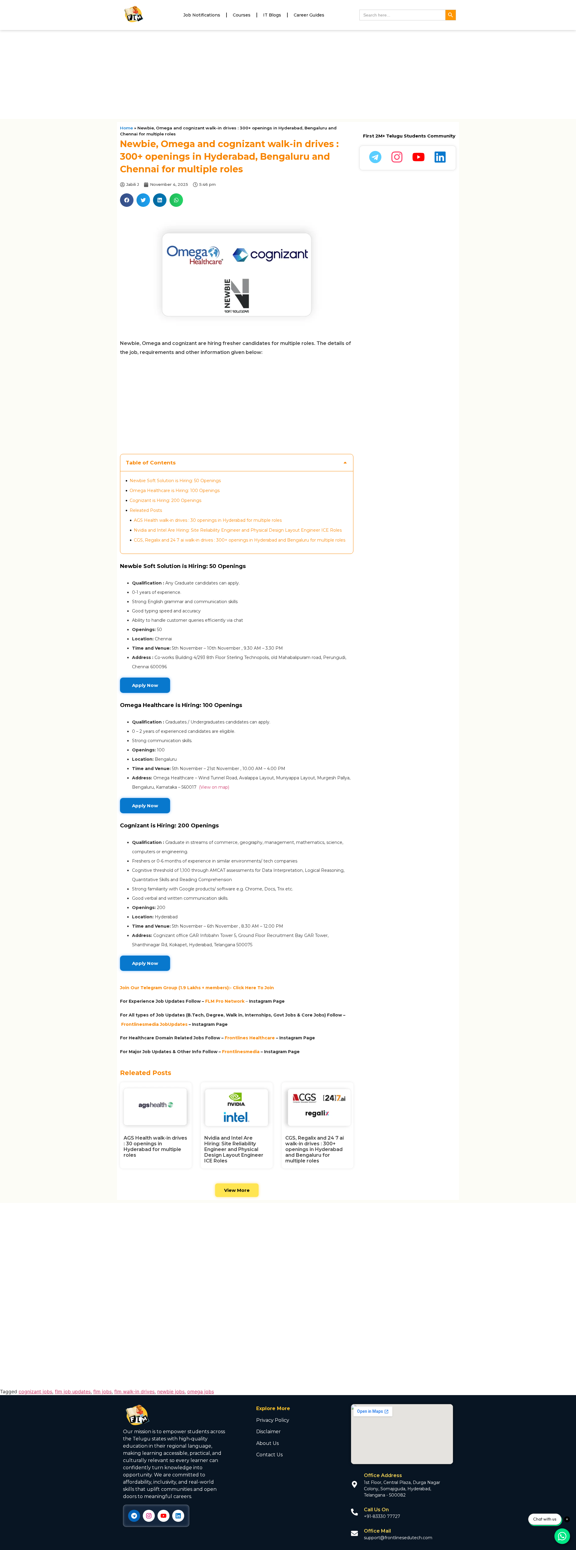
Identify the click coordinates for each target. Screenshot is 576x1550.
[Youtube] (164, 1516)
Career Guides (309, 15)
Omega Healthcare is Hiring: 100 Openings (175, 490)
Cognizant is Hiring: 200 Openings (165, 500)
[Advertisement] (288, 74)
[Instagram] (149, 1516)
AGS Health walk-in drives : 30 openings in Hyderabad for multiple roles (208, 520)
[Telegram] (134, 1516)
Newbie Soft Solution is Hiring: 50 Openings (175, 480)
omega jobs (200, 1391)
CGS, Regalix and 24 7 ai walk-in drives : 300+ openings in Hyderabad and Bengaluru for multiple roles (239, 540)
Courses (241, 15)
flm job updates (73, 1391)
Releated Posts (146, 510)
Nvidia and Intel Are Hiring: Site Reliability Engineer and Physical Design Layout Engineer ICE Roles (238, 530)
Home (126, 127)
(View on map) (213, 787)
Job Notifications (201, 15)
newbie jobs (170, 1391)
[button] (127, 200)
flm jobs (102, 1391)
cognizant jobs (35, 1391)
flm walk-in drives (134, 1391)
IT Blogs (272, 15)
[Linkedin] (178, 1516)
